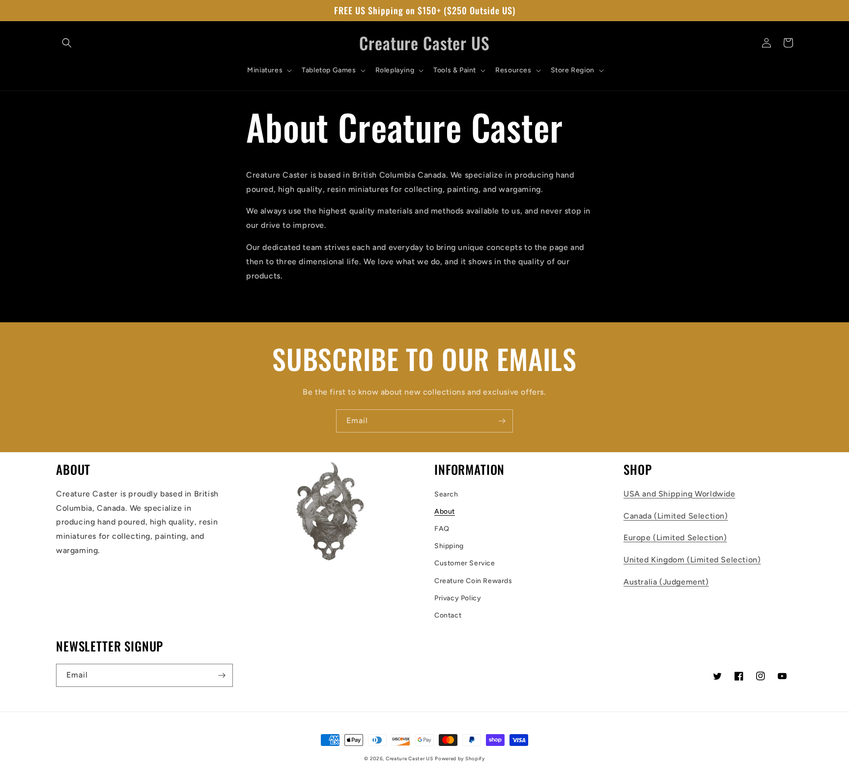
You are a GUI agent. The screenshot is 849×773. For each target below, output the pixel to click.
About (444, 511)
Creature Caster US (409, 758)
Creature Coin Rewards (473, 581)
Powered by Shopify (460, 758)
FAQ (442, 529)
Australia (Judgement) (666, 582)
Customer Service (464, 563)
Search (446, 494)
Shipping (449, 546)
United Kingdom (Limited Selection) (692, 559)
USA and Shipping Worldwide (679, 493)
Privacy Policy (457, 598)
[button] (67, 43)
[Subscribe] (501, 421)
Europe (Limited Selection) (675, 537)
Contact (447, 615)
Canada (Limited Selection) (675, 516)
